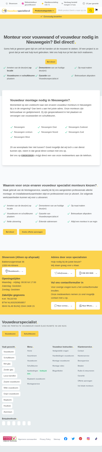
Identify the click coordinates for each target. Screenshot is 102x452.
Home (29, 351)
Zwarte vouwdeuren (12, 382)
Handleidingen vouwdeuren (63, 356)
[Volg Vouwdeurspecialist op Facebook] (65, 439)
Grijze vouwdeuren (11, 394)
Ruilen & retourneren (86, 371)
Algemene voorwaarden (27, 439)
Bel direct (51, 62)
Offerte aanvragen (85, 381)
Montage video (58, 366)
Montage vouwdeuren (61, 361)
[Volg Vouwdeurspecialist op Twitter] (73, 439)
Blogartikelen (57, 371)
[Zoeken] (90, 10)
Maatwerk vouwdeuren (36, 379)
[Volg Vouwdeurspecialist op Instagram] (88, 439)
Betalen (81, 366)
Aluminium (8, 412)
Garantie (81, 376)
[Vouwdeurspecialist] (16, 10)
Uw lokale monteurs (85, 386)
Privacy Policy (45, 439)
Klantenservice (83, 356)
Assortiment (32, 356)
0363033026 (27, 155)
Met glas (7, 364)
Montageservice (33, 384)
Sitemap (57, 439)
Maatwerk (8, 400)
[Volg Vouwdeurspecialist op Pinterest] (80, 439)
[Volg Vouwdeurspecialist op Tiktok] (96, 439)
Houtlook (7, 406)
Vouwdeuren (9, 352)
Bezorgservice (83, 361)
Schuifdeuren (9, 358)
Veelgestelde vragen (60, 351)
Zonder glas (8, 370)
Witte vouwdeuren (11, 388)
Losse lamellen (10, 376)
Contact (81, 351)
